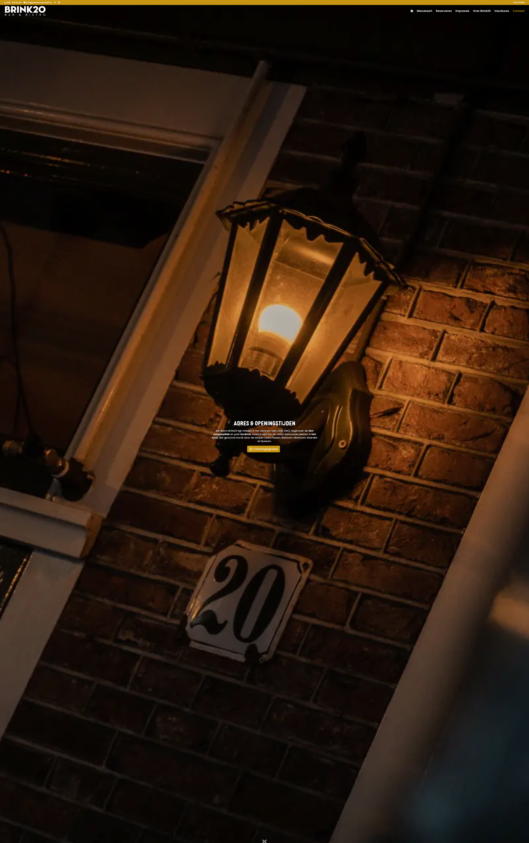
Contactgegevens (265, 449)
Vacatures (501, 11)
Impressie (462, 11)
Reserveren (444, 11)
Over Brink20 (482, 11)
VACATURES (519, 3)
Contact (519, 11)
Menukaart (424, 11)
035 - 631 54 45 (13, 2)
